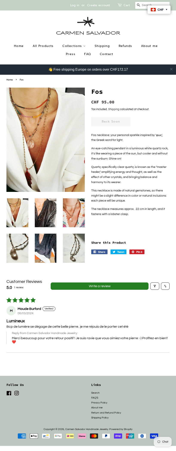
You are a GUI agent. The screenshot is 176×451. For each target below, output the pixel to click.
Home (19, 46)
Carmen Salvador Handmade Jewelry (86, 429)
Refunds (125, 46)
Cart (127, 5)
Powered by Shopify (120, 429)
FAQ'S (94, 397)
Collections (72, 46)
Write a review (100, 286)
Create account (98, 5)
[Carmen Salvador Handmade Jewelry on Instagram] (16, 394)
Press (70, 54)
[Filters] (154, 286)
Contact (106, 54)
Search (95, 392)
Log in (74, 5)
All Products (43, 46)
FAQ (87, 54)
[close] (171, 69)
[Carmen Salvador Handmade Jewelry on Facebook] (8, 394)
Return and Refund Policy (106, 412)
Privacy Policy (99, 402)
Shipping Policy (100, 417)
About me (149, 46)
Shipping (102, 46)
